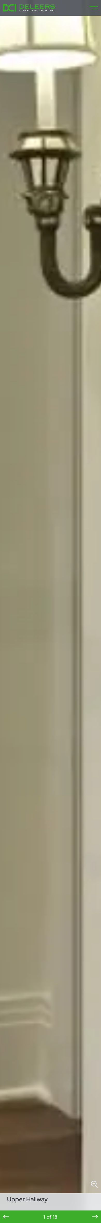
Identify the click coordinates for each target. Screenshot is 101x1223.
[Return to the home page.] (29, 7)
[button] (6, 1216)
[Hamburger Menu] (91, 8)
